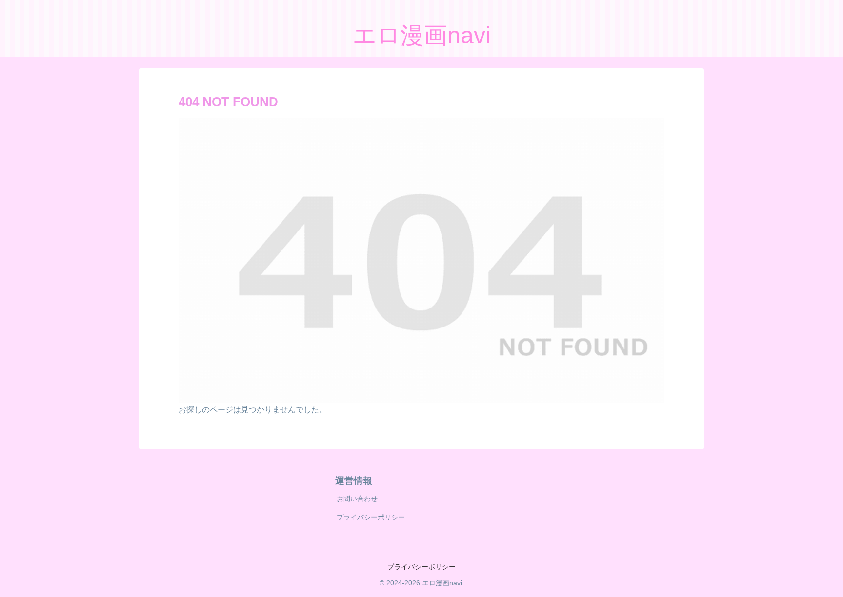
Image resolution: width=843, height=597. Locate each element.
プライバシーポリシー (371, 517)
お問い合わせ (357, 498)
